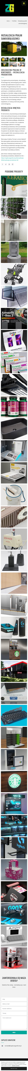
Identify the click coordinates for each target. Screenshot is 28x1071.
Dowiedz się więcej (15, 1065)
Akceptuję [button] (14, 1068)
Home (8, 21)
